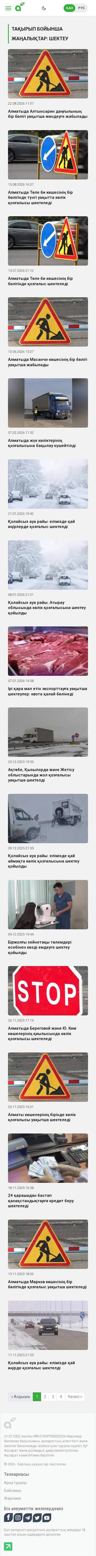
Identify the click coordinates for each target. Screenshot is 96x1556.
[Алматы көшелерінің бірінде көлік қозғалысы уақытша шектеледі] (48, 1078)
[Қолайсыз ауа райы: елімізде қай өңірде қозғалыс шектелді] (48, 1326)
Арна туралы (15, 1483)
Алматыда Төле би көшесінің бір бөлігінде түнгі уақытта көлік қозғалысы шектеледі (40, 197)
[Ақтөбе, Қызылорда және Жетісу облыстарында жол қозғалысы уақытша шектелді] (48, 733)
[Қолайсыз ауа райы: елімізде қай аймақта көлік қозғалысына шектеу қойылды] (48, 819)
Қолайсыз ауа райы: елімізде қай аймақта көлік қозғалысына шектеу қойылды (43, 861)
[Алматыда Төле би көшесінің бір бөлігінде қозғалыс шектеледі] (48, 242)
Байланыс (13, 1490)
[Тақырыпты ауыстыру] (44, 8)
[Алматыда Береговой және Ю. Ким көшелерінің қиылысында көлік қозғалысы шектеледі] (48, 992)
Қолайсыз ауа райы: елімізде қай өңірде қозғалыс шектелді (41, 1365)
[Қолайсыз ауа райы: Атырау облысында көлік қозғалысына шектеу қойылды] (48, 566)
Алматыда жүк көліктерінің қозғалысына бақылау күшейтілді (42, 443)
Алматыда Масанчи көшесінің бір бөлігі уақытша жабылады (47, 362)
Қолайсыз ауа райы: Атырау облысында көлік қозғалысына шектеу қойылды (47, 607)
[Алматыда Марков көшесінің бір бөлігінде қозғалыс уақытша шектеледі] (48, 1245)
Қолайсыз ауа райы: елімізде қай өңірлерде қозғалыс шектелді (41, 524)
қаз (69, 8)
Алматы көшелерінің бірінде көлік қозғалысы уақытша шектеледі (42, 1117)
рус (81, 8)
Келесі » (75, 1396)
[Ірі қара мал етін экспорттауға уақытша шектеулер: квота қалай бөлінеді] (48, 652)
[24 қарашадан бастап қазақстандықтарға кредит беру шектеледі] (48, 1159)
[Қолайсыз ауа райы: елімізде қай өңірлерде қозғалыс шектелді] (48, 485)
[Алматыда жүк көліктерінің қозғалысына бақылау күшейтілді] (48, 404)
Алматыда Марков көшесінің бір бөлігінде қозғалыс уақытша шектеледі (47, 1284)
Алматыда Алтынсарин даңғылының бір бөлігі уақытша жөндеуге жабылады (47, 114)
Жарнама (12, 1498)
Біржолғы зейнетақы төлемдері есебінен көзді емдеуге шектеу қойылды (39, 947)
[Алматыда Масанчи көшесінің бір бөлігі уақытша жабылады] (48, 323)
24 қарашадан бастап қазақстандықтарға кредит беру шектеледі (41, 1200)
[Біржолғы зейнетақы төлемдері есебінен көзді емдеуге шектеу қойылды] (48, 906)
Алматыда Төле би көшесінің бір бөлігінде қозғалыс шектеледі (40, 281)
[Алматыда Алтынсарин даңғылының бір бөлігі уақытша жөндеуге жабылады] (48, 75)
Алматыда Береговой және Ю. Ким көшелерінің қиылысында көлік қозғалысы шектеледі (42, 1033)
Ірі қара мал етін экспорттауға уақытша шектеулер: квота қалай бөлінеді (47, 691)
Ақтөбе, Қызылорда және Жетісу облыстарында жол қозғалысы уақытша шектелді (41, 775)
